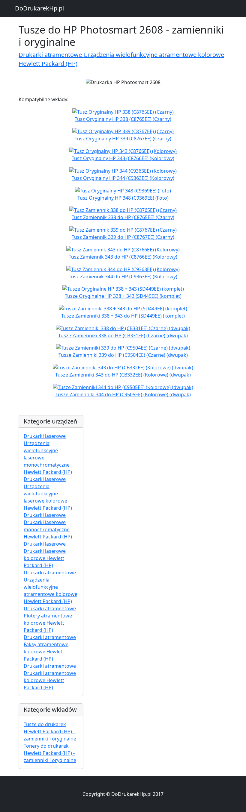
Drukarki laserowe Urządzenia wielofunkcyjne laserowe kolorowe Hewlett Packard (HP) (48, 493)
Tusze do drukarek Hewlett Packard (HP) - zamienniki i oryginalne (50, 731)
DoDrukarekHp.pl (39, 8)
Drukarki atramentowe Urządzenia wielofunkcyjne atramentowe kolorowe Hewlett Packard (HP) (50, 587)
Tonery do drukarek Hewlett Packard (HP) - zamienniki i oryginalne (50, 753)
